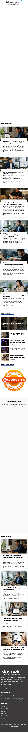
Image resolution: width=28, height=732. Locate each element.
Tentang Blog (4, 706)
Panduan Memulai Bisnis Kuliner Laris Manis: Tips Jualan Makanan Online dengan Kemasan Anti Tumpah (13, 204)
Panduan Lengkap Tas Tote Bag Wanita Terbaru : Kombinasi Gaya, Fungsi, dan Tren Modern (14, 325)
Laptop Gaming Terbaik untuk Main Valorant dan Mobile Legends (17, 349)
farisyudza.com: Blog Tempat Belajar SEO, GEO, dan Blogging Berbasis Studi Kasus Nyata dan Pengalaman (14, 143)
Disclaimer (3, 713)
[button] (16, 2)
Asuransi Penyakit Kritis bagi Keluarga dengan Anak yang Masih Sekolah (17, 357)
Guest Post (4, 715)
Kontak (3, 718)
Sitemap (3, 711)
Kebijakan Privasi (5, 709)
